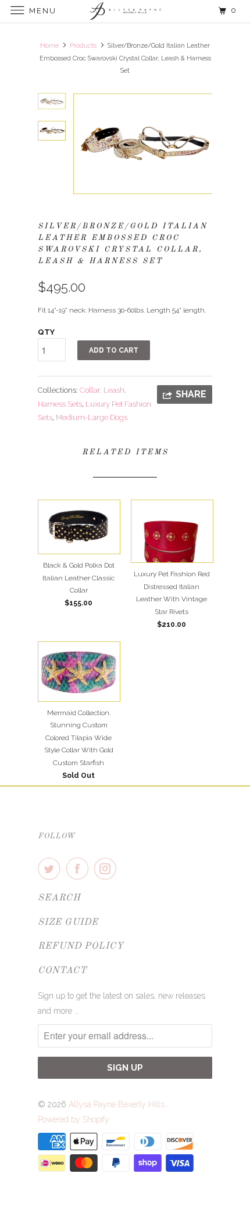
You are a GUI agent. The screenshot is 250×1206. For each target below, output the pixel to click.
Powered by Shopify (73, 1119)
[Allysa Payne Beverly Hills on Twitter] (51, 868)
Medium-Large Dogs (91, 417)
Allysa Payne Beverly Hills (118, 1104)
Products (83, 45)
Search (59, 898)
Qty (46, 332)
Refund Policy (81, 946)
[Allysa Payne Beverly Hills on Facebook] (79, 868)
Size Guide (68, 922)
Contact (62, 970)
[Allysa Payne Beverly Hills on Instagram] (107, 868)
